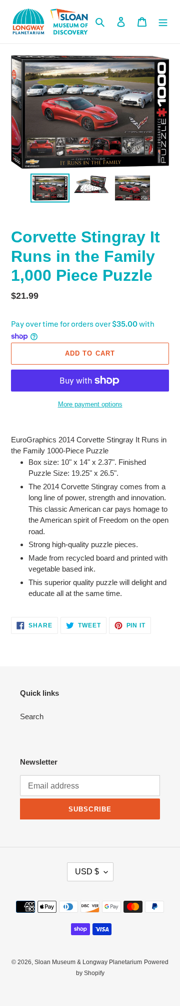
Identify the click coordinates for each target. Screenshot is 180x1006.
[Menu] (163, 21)
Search (32, 716)
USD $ (87, 871)
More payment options (90, 404)
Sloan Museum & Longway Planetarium (88, 962)
